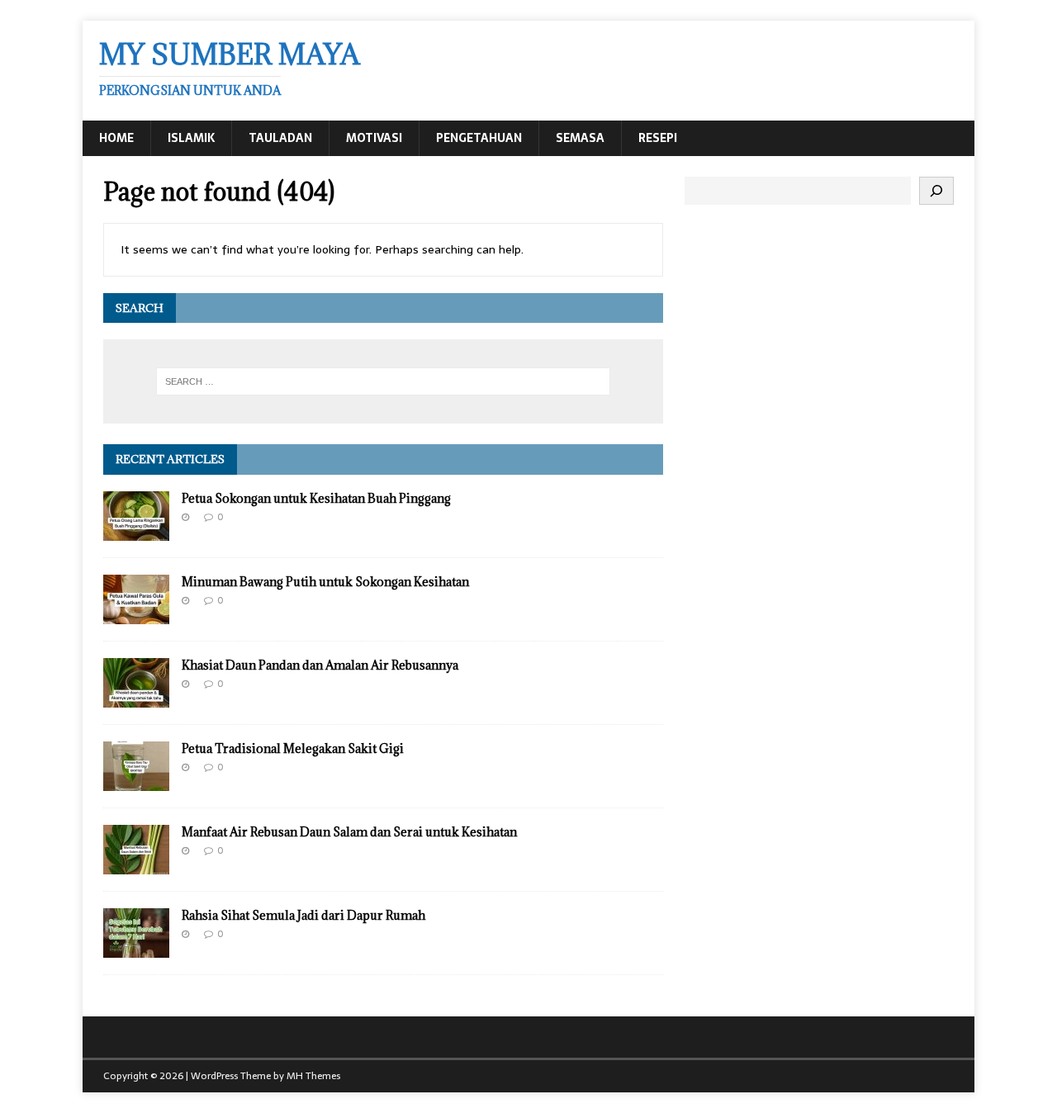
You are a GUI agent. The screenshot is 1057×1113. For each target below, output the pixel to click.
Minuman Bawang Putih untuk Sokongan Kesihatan (325, 582)
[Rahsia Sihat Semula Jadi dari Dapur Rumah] (136, 949)
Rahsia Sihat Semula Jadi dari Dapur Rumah (303, 915)
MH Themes (313, 1076)
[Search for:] (383, 381)
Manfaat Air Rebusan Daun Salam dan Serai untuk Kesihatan (349, 832)
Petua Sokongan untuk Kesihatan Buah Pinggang (316, 498)
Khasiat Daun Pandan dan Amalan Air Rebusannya (320, 665)
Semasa (580, 138)
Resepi (657, 138)
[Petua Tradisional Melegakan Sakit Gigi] (136, 782)
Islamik (191, 138)
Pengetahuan (479, 138)
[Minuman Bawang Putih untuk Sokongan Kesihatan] (136, 615)
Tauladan (280, 138)
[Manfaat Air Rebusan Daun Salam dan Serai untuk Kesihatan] (136, 865)
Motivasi (374, 138)
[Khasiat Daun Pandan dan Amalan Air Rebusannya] (136, 698)
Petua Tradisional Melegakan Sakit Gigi (293, 748)
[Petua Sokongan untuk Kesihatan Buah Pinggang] (136, 532)
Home (116, 138)
